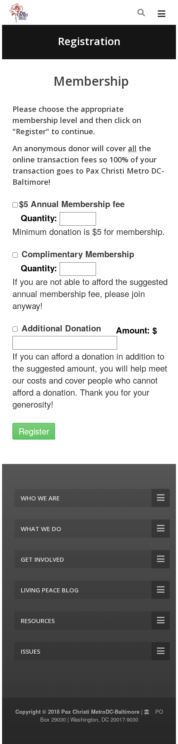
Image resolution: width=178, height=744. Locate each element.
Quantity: (40, 218)
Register (34, 431)
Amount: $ (136, 330)
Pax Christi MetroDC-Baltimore (100, 711)
